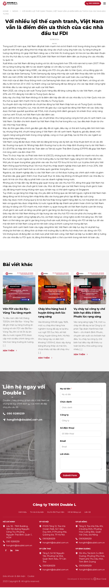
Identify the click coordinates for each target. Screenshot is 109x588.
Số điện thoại (67, 428)
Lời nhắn (64, 454)
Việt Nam (88, 90)
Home (6, 11)
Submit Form (70, 475)
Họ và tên (65, 388)
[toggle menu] (104, 3)
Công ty (64, 415)
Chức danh (66, 401)
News (15, 11)
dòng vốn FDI (49, 70)
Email (63, 441)
